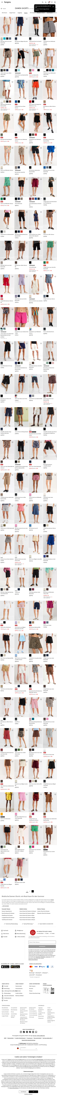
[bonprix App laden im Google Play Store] (15, 966)
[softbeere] (16, 879)
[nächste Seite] (33, 891)
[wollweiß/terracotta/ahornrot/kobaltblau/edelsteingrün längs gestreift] (44, 750)
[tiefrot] (2, 296)
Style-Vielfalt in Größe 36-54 (46, 924)
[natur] (44, 589)
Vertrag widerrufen (47, 1038)
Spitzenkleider (5, 1012)
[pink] (16, 329)
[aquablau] (19, 70)
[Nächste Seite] (56, 70)
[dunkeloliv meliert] (50, 396)
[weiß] (36, 70)
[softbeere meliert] (47, 396)
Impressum (29, 1038)
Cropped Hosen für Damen (8, 917)
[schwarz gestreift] (19, 101)
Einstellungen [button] (23, 1091)
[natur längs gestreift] (30, 556)
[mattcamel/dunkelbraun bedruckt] (44, 101)
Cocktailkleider (5, 1010)
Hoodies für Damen (41, 1010)
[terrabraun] (47, 589)
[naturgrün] (4, 525)
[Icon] (12, 19)
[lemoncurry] (2, 814)
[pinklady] (33, 847)
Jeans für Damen (13, 1016)
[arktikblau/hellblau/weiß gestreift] (16, 101)
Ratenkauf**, (39, 973)
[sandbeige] (30, 296)
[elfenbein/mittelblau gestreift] (19, 622)
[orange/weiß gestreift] (47, 262)
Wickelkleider (14, 1010)
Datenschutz (11, 1038)
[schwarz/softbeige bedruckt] (2, 70)
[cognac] (10, 101)
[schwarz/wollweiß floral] (4, 199)
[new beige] (2, 686)
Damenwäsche (19, 988)
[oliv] (30, 70)
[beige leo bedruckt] (2, 262)
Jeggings (40, 1008)
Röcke (12, 1012)
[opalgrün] (30, 847)
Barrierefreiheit (37, 1038)
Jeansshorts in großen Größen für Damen (23, 1018)
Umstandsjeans (33, 1011)
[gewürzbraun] (44, 814)
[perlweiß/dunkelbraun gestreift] (44, 494)
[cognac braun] (44, 847)
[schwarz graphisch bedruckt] (16, 429)
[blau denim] (30, 525)
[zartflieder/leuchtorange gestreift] (16, 622)
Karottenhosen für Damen (8, 913)
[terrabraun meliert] (44, 396)
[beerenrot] (33, 814)
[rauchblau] (10, 38)
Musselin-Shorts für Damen (43, 913)
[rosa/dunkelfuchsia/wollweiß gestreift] (16, 814)
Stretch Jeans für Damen (32, 1008)
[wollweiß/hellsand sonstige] (30, 429)
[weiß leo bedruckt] (2, 556)
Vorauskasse (39, 975)
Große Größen (19, 993)
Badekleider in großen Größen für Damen (51, 1017)
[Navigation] (2, 2)
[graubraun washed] (2, 494)
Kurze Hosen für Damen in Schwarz (28, 911)
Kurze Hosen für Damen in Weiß (27, 913)
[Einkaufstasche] (54, 2)
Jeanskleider (14, 1014)
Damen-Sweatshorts (7, 911)
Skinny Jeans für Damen (24, 1011)
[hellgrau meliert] (4, 231)
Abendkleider (5, 1008)
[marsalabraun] (33, 199)
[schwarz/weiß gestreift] (44, 38)
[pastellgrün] (47, 363)
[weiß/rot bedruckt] (2, 879)
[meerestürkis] (33, 719)
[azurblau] (44, 167)
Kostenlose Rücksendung (12, 924)
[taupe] (16, 167)
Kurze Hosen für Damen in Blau (27, 915)
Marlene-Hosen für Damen (23, 1022)
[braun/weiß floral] (2, 461)
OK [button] (33, 1091)
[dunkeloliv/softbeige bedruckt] (4, 70)
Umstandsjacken (33, 1013)
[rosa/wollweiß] (47, 719)
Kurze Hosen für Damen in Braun (27, 919)
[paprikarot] (21, 231)
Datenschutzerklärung (14, 1088)
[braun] (16, 262)
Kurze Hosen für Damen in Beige (27, 917)
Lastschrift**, (32, 975)
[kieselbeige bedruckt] (2, 167)
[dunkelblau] (16, 38)
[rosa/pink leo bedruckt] (16, 525)
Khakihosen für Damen (7, 915)
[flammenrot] (30, 101)
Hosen (52, 899)
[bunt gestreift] (30, 329)
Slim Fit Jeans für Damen (23, 1008)
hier (50, 1065)
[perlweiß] (30, 363)
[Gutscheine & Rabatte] (48, 2)
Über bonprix (32, 986)
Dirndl (48, 1008)
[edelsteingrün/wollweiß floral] (2, 199)
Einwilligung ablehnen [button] (28, 1094)
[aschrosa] (30, 719)
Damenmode (19, 986)
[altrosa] (53, 363)
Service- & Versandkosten (39, 1035)
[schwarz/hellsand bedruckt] (30, 686)
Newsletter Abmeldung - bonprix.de (43, 957)
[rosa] (33, 70)
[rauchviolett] (16, 296)
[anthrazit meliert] (33, 396)
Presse (30, 991)
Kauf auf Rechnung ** (29, 924)
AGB (5, 1038)
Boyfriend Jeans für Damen (24, 1014)
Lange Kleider (5, 1016)
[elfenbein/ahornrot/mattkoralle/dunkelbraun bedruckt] (30, 814)
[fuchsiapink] (44, 622)
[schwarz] (7, 38)
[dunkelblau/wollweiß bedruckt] (30, 461)
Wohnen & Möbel (20, 995)
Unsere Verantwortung (34, 993)
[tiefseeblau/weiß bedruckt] (7, 70)
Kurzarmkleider (5, 1014)
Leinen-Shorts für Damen (43, 911)
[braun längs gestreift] (44, 686)
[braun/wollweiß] (44, 719)
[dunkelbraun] (47, 556)
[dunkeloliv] (33, 134)
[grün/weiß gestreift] (44, 262)
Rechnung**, (32, 973)
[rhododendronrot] (30, 199)
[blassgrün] (4, 847)
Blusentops (41, 1016)
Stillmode (31, 1017)
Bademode (18, 991)
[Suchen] (42, 2)
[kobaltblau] (44, 556)
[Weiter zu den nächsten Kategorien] (56, 13)
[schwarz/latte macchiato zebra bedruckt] (16, 750)
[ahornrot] (30, 781)
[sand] (19, 461)
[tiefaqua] (4, 38)
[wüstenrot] (2, 750)
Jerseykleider (14, 1008)
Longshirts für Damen (41, 1013)
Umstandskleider (33, 1015)
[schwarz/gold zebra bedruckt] (30, 655)
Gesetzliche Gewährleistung (28, 1040)
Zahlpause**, (45, 973)
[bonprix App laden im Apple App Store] (5, 966)
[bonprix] (7, 2)
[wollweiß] (2, 101)
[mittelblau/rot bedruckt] (4, 879)
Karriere (31, 988)
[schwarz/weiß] (16, 134)
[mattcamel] (33, 622)
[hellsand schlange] (21, 750)
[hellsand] (2, 38)
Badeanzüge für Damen (51, 1021)
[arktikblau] (36, 199)
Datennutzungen (39, 1059)
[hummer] (36, 134)
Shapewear (41, 1018)
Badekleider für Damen (51, 1013)
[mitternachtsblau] (16, 363)
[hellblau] (16, 655)
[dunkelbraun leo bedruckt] (44, 231)
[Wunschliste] (51, 2)
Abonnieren (42, 946)
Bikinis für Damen (49, 1010)
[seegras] (21, 363)
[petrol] (53, 70)
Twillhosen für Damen (7, 919)
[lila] (50, 70)
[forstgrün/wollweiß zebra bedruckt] (19, 750)
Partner (9, 1059)
